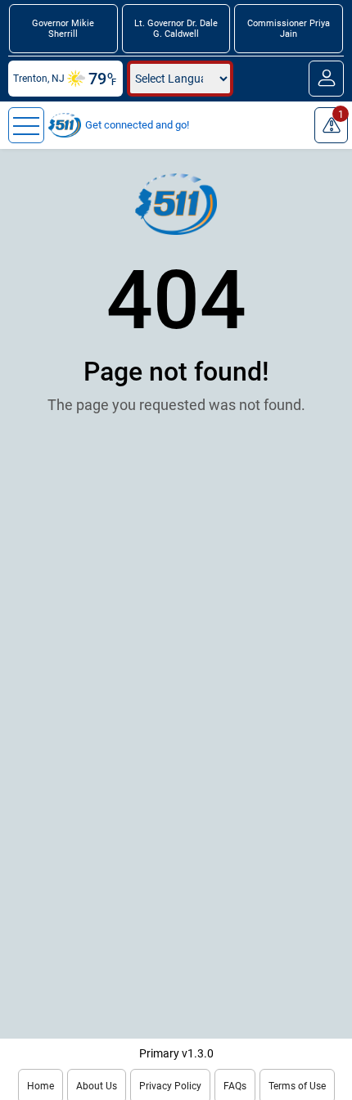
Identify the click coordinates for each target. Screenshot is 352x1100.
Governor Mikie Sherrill (63, 28)
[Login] (326, 79)
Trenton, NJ (39, 78)
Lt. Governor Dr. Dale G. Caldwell (176, 28)
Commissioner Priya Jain (288, 28)
